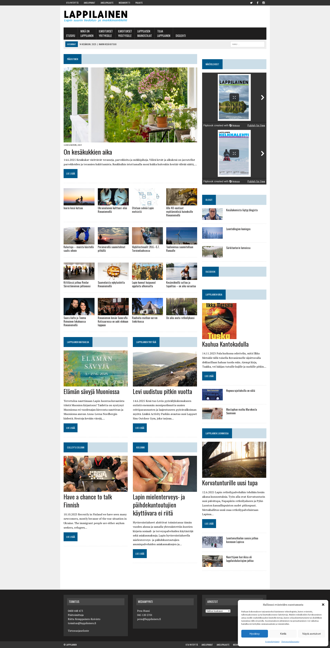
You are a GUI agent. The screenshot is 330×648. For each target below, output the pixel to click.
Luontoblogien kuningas (238, 229)
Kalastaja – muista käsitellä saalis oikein (79, 249)
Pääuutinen (72, 59)
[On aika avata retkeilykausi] (181, 313)
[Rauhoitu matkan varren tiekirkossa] (147, 313)
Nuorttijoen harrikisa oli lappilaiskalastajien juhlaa (240, 559)
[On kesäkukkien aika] (130, 140)
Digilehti (181, 36)
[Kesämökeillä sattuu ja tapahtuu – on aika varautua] (181, 277)
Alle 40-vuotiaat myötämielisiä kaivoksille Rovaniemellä (179, 211)
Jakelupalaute (107, 2)
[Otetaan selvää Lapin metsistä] (147, 203)
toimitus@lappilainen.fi (82, 623)
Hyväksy (255, 633)
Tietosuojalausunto (290, 641)
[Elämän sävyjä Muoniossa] (96, 384)
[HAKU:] (247, 44)
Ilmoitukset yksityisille (125, 33)
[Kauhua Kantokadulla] (219, 337)
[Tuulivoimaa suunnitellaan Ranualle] (181, 242)
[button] (323, 604)
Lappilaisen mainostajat (144, 33)
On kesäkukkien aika (88, 152)
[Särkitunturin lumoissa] (212, 255)
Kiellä (283, 633)
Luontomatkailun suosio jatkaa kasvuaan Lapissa (242, 540)
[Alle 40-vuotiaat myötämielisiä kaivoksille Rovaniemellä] (181, 203)
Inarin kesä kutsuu (73, 208)
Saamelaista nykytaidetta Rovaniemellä (111, 284)
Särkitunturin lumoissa (238, 248)
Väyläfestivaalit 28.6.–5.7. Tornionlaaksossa (146, 249)
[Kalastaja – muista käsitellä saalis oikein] (79, 242)
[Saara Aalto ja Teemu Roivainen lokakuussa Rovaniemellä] (79, 313)
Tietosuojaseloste (78, 630)
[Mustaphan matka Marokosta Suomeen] (212, 417)
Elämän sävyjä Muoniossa (91, 391)
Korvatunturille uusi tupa (230, 482)
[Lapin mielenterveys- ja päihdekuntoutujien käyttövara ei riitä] (165, 489)
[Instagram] (263, 2)
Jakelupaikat (89, 2)
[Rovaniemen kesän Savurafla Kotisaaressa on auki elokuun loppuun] (113, 313)
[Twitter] (251, 2)
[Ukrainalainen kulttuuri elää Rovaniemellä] (113, 203)
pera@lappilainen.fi (149, 619)
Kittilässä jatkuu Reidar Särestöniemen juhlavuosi (77, 284)
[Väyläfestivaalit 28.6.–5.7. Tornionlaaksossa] (147, 242)
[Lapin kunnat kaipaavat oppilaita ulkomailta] (147, 277)
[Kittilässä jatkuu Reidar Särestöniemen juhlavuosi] (79, 277)
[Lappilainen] (96, 16)
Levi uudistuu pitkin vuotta (162, 391)
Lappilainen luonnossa (217, 433)
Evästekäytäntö (272, 641)
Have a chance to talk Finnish (88, 500)
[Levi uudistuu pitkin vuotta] (165, 384)
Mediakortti (124, 2)
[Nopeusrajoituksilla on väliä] (212, 398)
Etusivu (70, 36)
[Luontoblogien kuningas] (212, 236)
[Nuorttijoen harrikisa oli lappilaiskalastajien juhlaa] (212, 564)
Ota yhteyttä (72, 2)
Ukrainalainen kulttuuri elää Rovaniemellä (112, 210)
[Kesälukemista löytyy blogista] (212, 217)
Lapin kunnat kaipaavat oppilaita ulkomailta (144, 284)
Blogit (209, 199)
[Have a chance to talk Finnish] (96, 489)
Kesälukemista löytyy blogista (242, 210)
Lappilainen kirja (214, 294)
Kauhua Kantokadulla (225, 343)
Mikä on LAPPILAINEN (87, 33)
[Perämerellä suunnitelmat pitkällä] (113, 242)
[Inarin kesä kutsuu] (79, 203)
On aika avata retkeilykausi (180, 318)
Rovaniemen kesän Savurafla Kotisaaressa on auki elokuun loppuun (113, 321)
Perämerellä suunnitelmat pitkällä (111, 249)
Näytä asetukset (311, 633)
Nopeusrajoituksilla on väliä (240, 391)
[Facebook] (257, 2)
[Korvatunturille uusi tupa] (234, 475)
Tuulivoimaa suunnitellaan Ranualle (179, 249)
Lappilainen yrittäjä (146, 342)
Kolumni (140, 447)
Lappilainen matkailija (78, 342)
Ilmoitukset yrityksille (106, 33)
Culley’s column (75, 447)
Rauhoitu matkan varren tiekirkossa (144, 319)
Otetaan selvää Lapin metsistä (143, 210)
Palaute (139, 2)
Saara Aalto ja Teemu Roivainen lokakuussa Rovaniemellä (75, 321)
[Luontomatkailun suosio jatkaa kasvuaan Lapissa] (212, 546)
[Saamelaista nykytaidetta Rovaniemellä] (113, 277)
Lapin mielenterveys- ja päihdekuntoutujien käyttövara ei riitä (159, 504)
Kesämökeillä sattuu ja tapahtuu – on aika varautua (181, 284)
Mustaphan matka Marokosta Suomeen (241, 411)
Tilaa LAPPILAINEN (163, 33)
